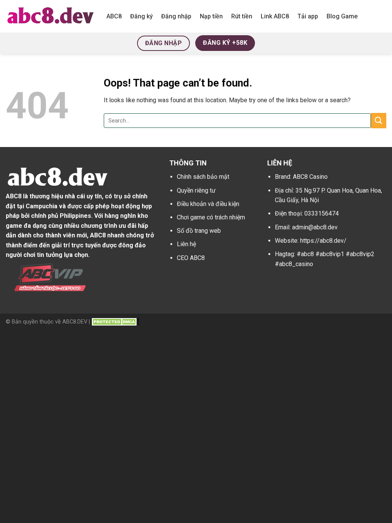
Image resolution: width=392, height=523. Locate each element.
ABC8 (114, 16)
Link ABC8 (275, 16)
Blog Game (342, 16)
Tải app (307, 16)
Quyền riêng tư (196, 190)
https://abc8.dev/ (323, 240)
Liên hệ (186, 244)
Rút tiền (241, 16)
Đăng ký (141, 16)
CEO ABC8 (191, 258)
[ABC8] (50, 16)
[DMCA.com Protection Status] (115, 322)
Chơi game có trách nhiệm (211, 217)
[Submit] (378, 120)
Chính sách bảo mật (203, 176)
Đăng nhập (176, 16)
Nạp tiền (211, 16)
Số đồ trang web (199, 230)
